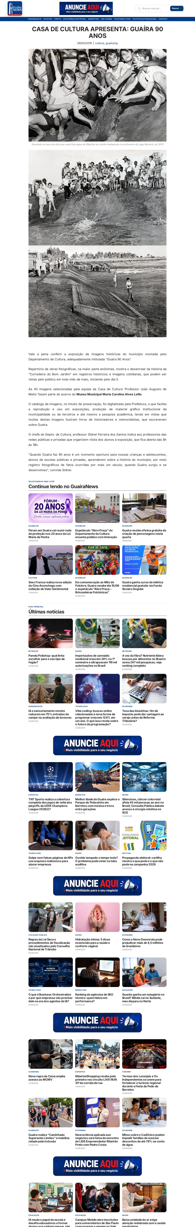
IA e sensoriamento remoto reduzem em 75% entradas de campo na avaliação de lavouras (50, 714)
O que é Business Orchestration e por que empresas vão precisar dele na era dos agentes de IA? (50, 998)
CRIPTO (57, 19)
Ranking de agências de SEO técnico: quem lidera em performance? (94, 998)
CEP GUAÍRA (106, 19)
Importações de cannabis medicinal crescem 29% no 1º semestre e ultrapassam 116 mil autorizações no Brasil (96, 660)
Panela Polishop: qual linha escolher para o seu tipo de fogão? (46, 659)
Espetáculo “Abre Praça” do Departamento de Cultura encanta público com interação (96, 534)
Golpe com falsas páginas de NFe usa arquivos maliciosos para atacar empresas (50, 861)
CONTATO (162, 19)
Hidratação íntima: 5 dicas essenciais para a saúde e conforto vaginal (92, 943)
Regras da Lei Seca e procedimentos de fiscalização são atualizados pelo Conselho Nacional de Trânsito (49, 944)
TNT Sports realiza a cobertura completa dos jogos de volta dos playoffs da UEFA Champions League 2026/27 (50, 804)
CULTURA (99, 43)
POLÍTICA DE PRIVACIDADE (144, 19)
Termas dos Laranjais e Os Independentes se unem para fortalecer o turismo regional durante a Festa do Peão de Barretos (141, 1083)
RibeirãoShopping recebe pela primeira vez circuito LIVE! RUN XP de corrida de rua (96, 1080)
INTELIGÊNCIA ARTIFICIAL (74, 19)
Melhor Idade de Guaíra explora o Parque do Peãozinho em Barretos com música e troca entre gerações (97, 804)
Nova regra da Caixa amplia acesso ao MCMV (46, 1078)
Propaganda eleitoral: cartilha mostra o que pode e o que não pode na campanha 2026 (142, 861)
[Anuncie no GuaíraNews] (86, 8)
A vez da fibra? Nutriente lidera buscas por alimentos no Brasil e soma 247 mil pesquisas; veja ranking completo (144, 660)
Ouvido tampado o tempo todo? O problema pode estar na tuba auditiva (96, 861)
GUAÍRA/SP (112, 43)
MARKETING (93, 19)
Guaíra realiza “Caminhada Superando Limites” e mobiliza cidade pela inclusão (48, 1138)
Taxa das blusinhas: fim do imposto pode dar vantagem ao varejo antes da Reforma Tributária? (143, 716)
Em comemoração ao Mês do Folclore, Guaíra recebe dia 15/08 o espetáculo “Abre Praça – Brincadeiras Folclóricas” (97, 587)
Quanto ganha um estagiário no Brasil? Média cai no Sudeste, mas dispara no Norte (143, 998)
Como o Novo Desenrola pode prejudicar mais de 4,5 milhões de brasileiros (142, 943)
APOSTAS (48, 19)
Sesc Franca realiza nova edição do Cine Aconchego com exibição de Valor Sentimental (50, 586)
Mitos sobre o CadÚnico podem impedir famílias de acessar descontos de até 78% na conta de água (143, 1139)
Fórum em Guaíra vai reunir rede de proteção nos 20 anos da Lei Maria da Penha (49, 534)
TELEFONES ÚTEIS (122, 19)
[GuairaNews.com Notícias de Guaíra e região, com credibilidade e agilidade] (15, 8)
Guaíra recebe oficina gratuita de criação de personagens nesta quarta (144, 534)
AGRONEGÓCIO (34, 19)
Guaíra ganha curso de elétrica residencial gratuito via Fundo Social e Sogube (142, 586)
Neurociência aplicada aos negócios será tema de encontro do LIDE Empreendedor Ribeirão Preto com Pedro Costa (97, 1139)
